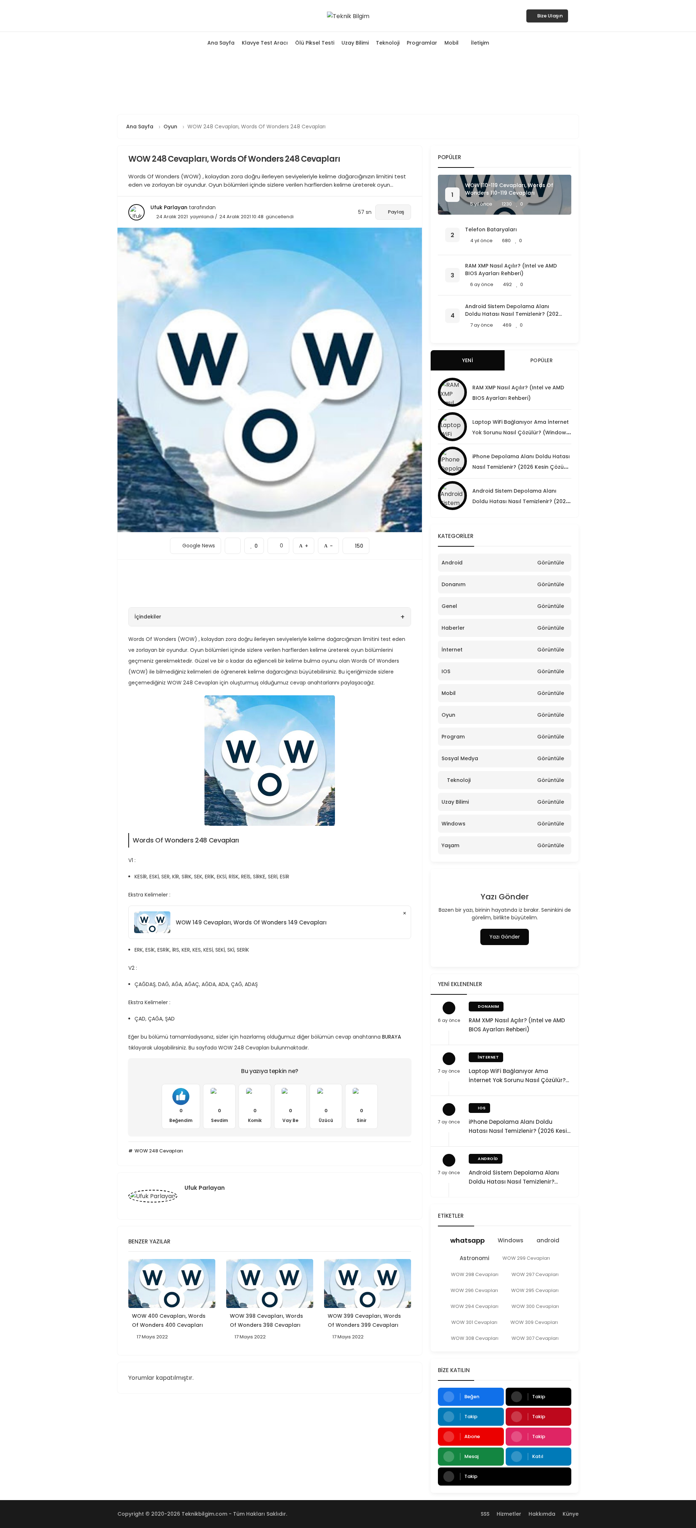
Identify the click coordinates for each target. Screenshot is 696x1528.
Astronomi (474, 1258)
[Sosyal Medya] (120, 15)
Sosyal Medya (460, 758)
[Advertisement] (348, 83)
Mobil (451, 42)
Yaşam (450, 845)
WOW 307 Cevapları (535, 1338)
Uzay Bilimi (355, 42)
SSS (485, 1513)
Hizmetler (509, 1513)
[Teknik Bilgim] (348, 15)
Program (453, 736)
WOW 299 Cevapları (526, 1258)
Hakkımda (542, 1513)
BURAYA (392, 1036)
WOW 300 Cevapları (535, 1306)
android (547, 1240)
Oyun (448, 715)
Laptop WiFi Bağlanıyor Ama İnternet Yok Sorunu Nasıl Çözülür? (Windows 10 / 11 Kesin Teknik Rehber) (520, 432)
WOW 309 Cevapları (534, 1322)
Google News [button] (195, 543)
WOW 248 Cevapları (158, 1150)
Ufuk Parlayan (168, 207)
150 (356, 544)
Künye (571, 1513)
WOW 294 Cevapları (474, 1306)
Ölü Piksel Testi (314, 42)
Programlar (422, 42)
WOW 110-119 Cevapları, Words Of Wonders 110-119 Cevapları (509, 189)
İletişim (480, 42)
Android (452, 562)
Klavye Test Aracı (265, 42)
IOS (446, 671)
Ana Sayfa (221, 42)
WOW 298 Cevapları (474, 1274)
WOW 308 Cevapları (474, 1338)
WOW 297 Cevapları (535, 1274)
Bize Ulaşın (550, 15)
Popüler (541, 360)
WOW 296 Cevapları (474, 1290)
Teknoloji (387, 42)
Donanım (453, 584)
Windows (453, 823)
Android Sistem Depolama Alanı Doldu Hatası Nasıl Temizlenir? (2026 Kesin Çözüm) (513, 310)
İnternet (452, 649)
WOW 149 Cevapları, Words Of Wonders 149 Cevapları (251, 922)
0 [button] (278, 543)
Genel (449, 606)
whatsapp (467, 1240)
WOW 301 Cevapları (474, 1322)
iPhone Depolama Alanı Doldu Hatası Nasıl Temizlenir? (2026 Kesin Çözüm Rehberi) (521, 467)
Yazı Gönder (504, 936)
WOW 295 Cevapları (535, 1290)
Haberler (453, 628)
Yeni (467, 360)
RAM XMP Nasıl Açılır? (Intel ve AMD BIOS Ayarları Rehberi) (511, 269)
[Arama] (576, 15)
